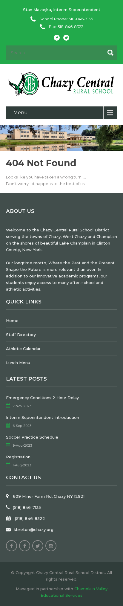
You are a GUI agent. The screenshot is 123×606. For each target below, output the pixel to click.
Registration (18, 456)
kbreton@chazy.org (33, 529)
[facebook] (57, 38)
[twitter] (66, 38)
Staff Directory (21, 334)
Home (12, 320)
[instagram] (50, 545)
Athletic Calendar (23, 348)
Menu (20, 112)
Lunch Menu (18, 362)
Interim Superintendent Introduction (42, 417)
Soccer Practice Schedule (32, 437)
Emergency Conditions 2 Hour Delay (42, 397)
